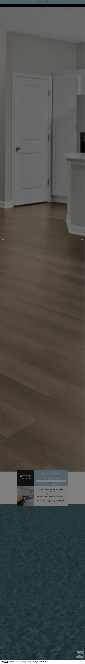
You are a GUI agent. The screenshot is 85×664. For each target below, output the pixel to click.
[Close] (84, 662)
